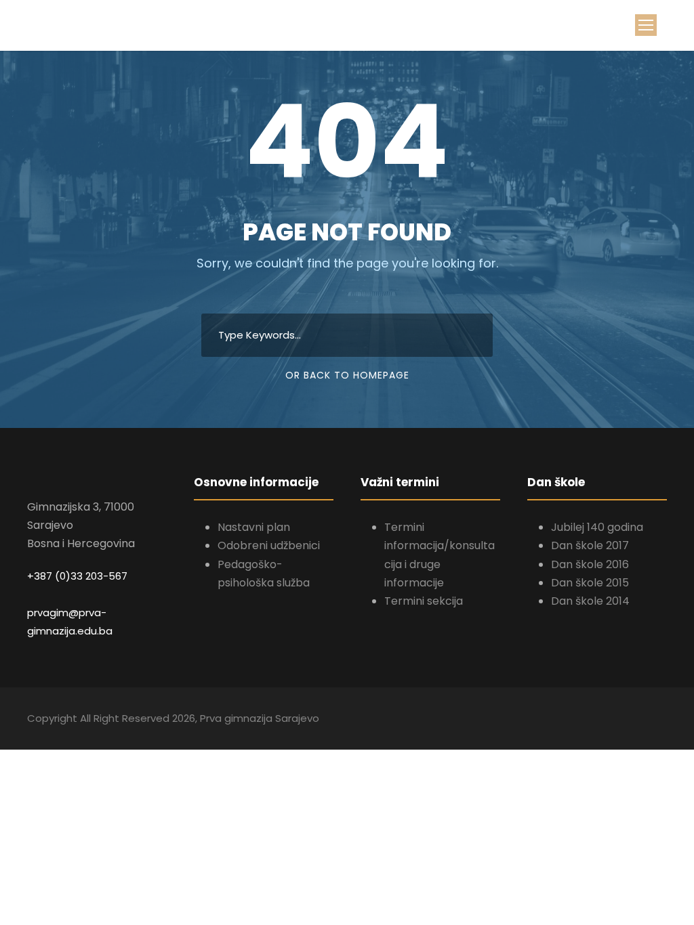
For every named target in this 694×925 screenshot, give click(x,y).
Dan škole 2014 (590, 601)
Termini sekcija (423, 601)
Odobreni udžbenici (269, 545)
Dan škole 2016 (590, 564)
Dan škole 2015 (590, 582)
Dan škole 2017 (590, 545)
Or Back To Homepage (347, 375)
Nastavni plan (254, 527)
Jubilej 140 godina (597, 527)
